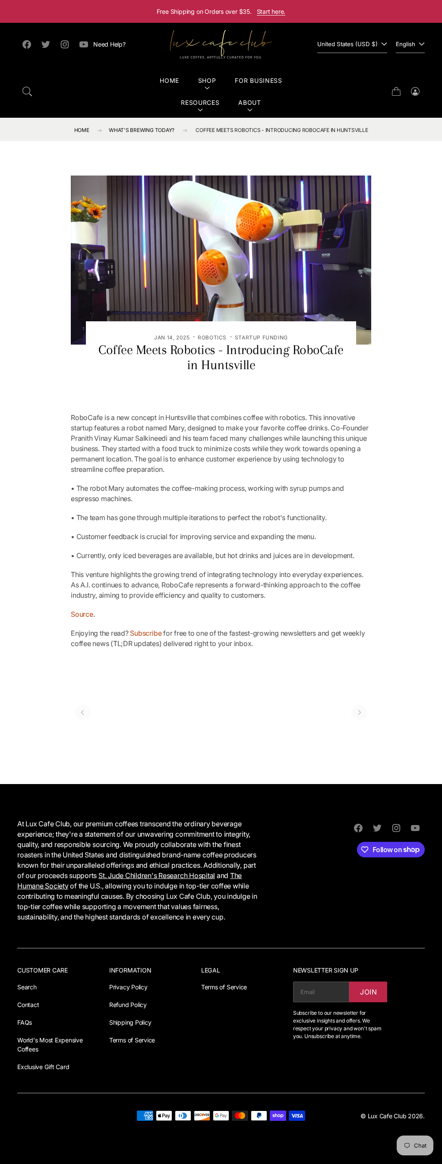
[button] (27, 91)
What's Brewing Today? (141, 130)
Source (82, 614)
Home (169, 80)
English (405, 44)
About (249, 102)
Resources (200, 102)
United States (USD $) (347, 44)
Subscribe (145, 633)
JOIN (368, 992)
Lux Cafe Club (387, 1116)
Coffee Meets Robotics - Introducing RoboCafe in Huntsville (282, 130)
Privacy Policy (128, 987)
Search (27, 987)
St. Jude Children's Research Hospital (156, 875)
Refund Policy (128, 1004)
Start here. (271, 11)
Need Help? (109, 44)
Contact (28, 1004)
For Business (258, 80)
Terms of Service (132, 1040)
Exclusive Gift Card (43, 1066)
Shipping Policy (130, 1022)
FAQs (24, 1022)
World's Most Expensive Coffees (50, 1044)
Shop (207, 80)
